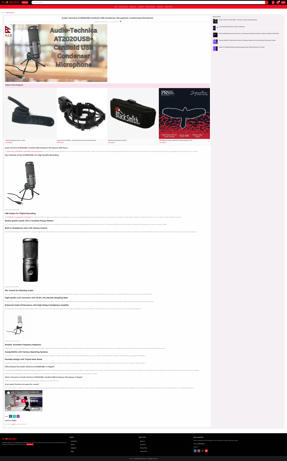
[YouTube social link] (206, 450)
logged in (14, 424)
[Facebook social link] (10, 416)
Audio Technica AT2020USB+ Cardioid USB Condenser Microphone (25, 151)
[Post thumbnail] (215, 21)
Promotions (24, 2)
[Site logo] (10, 2)
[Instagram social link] (198, 450)
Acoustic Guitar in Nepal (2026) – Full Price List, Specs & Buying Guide (238, 20)
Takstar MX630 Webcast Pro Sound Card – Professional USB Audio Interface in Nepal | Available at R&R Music (249, 33)
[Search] (267, 2)
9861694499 (201, 443)
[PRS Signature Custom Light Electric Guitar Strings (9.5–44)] (184, 113)
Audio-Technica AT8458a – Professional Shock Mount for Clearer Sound (76, 140)
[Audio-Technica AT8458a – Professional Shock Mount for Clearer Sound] (82, 113)
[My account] (273, 2)
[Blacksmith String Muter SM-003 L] (133, 113)
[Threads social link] (202, 450)
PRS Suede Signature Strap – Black (15, 140)
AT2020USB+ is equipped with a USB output (19, 217)
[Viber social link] (18, 416)
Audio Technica (10, 12)
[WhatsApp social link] (14, 416)
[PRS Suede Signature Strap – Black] (30, 113)
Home (2, 12)
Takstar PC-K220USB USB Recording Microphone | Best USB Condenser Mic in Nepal (241, 47)
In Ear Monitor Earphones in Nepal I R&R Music (232, 26)
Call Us (283, 2)
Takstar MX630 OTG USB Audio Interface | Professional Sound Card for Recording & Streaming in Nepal (247, 40)
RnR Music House (104, 21)
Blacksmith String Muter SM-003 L (117, 140)
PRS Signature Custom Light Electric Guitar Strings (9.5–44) (175, 140)
